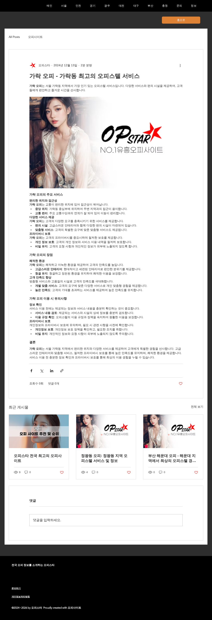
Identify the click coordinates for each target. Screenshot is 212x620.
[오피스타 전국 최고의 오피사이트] (39, 431)
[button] (92, 6)
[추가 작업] (180, 65)
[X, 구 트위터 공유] (41, 371)
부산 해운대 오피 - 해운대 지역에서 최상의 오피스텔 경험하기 (172, 458)
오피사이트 (35, 37)
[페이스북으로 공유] (31, 371)
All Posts (14, 37)
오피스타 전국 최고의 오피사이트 (38, 458)
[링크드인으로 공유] (52, 371)
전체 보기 (197, 406)
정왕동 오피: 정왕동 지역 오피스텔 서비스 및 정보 (104, 458)
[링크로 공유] (62, 371)
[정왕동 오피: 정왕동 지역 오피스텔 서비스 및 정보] (106, 431)
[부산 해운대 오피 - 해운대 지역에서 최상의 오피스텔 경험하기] (173, 431)
